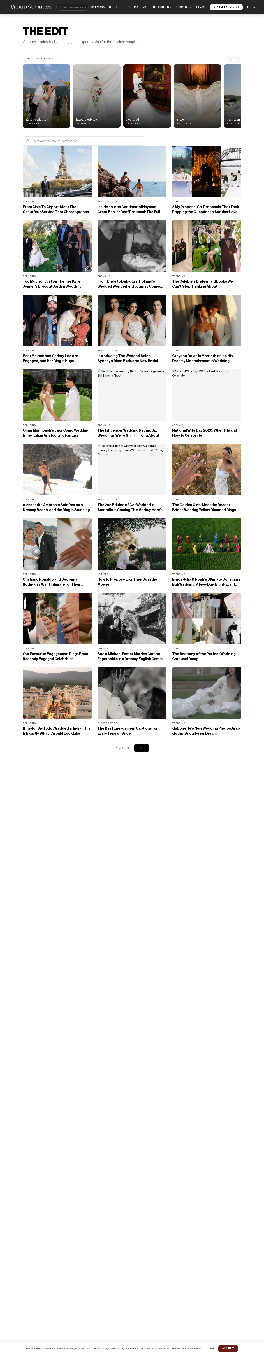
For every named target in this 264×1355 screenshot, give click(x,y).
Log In (251, 7)
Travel (200, 7)
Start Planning (228, 7)
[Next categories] (238, 59)
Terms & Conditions (140, 1348)
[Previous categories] (231, 59)
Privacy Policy (100, 1348)
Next (142, 748)
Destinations (137, 7)
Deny (212, 1348)
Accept (228, 1348)
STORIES (114, 7)
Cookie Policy (116, 1348)
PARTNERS (98, 7)
